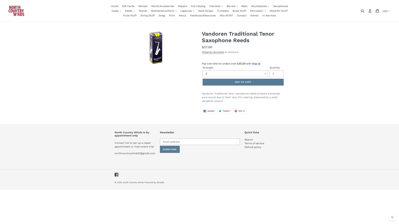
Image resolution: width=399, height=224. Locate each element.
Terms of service (254, 143)
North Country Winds (133, 182)
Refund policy (253, 147)
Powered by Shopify (154, 182)
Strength (208, 67)
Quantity (275, 67)
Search (249, 139)
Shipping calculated (213, 52)
